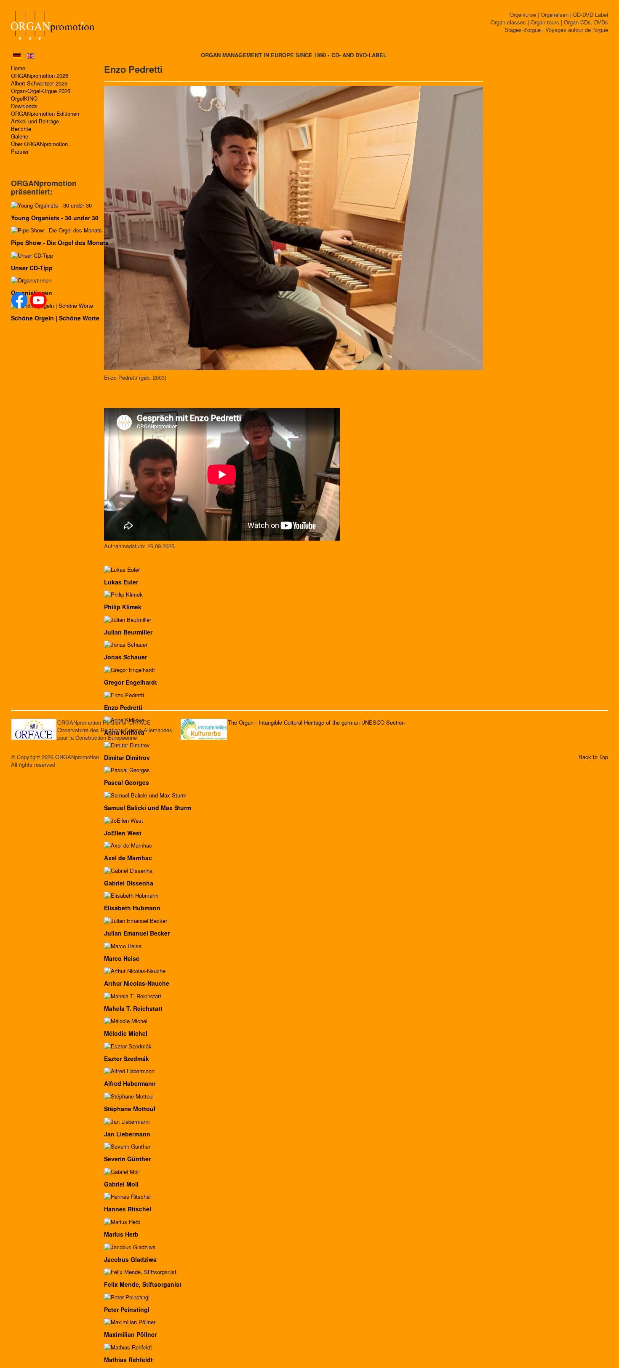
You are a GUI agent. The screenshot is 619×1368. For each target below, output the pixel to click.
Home (18, 68)
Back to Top (593, 757)
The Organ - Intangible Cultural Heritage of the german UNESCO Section (316, 722)
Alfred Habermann (130, 1083)
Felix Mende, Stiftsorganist (142, 1284)
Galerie (19, 136)
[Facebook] (19, 300)
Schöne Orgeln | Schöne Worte (55, 318)
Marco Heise (121, 958)
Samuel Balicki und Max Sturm (147, 807)
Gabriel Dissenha (128, 883)
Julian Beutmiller (128, 632)
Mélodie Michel (125, 1033)
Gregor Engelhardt (130, 682)
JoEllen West (122, 833)
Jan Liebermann (127, 1134)
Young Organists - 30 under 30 (55, 217)
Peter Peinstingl (126, 1309)
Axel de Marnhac (128, 857)
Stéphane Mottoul (129, 1108)
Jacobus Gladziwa (130, 1259)
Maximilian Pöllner (130, 1334)
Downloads (24, 106)
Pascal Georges (126, 782)
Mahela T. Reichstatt (133, 1008)
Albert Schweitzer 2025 (39, 83)
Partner (20, 151)
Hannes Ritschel (127, 1209)
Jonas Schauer (125, 657)
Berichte (21, 129)
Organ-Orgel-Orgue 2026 (40, 91)
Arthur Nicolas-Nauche (136, 983)
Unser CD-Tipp (32, 268)
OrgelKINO (24, 98)
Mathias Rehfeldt (128, 1359)
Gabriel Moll (121, 1184)
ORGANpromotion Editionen (45, 113)
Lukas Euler (121, 582)
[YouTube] (38, 300)
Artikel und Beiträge (35, 121)
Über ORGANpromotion (39, 144)
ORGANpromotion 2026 (39, 76)
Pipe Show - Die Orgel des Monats (60, 242)
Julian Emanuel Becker (137, 933)
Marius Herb (121, 1234)
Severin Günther (127, 1159)
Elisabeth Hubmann (132, 908)
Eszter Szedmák (126, 1058)
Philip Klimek (122, 607)
